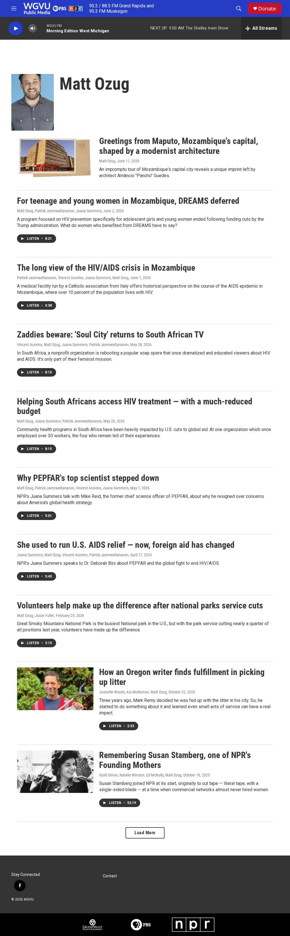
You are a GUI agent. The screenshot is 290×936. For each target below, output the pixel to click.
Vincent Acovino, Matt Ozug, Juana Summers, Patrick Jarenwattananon (73, 344)
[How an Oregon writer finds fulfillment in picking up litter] (55, 688)
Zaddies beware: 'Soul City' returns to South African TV (110, 334)
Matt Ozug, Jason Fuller (35, 615)
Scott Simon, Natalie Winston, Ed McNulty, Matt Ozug (140, 775)
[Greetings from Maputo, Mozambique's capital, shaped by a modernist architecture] (55, 157)
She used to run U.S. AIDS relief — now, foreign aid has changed (125, 545)
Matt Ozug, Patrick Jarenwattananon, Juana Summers (59, 211)
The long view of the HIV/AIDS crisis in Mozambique (106, 268)
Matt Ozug (107, 161)
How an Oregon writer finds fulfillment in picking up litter (182, 677)
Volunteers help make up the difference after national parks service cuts (140, 605)
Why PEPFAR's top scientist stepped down (88, 478)
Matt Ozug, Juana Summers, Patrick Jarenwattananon (59, 421)
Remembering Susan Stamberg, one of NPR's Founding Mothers (175, 760)
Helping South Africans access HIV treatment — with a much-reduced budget (134, 406)
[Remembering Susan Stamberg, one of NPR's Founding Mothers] (55, 771)
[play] (15, 28)
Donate (267, 9)
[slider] (41, 28)
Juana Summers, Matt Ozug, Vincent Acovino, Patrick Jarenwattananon (73, 555)
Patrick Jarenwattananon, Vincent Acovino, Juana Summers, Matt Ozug (73, 277)
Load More (145, 832)
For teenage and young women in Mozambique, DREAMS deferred (128, 201)
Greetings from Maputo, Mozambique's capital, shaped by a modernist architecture (178, 146)
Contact (110, 876)
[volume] (32, 28)
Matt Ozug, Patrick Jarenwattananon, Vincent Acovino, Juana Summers (73, 488)
